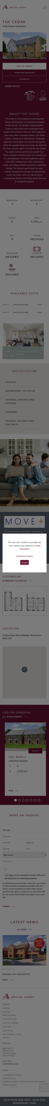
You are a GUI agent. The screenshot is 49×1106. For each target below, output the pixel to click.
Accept (24, 562)
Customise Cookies (24, 556)
